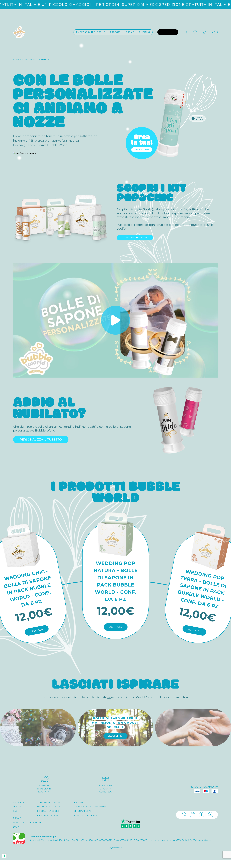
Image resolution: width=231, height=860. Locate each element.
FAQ (15, 811)
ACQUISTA (36, 630)
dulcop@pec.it (204, 840)
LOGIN (16, 827)
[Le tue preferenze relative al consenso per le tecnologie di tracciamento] (4, 856)
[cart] (204, 32)
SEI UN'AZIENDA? (82, 811)
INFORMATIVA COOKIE (48, 811)
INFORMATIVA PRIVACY (48, 807)
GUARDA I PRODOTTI (135, 237)
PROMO (130, 32)
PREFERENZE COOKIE (48, 815)
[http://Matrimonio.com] (24, 153)
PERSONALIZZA (168, 32)
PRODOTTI (115, 32)
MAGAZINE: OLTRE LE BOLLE (90, 32)
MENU (215, 32)
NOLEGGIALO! (38, 733)
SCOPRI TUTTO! (193, 733)
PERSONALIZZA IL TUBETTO (41, 439)
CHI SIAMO (144, 32)
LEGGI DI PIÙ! (115, 736)
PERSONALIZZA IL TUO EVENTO (90, 807)
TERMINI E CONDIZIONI (49, 802)
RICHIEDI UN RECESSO (85, 815)
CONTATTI (18, 807)
